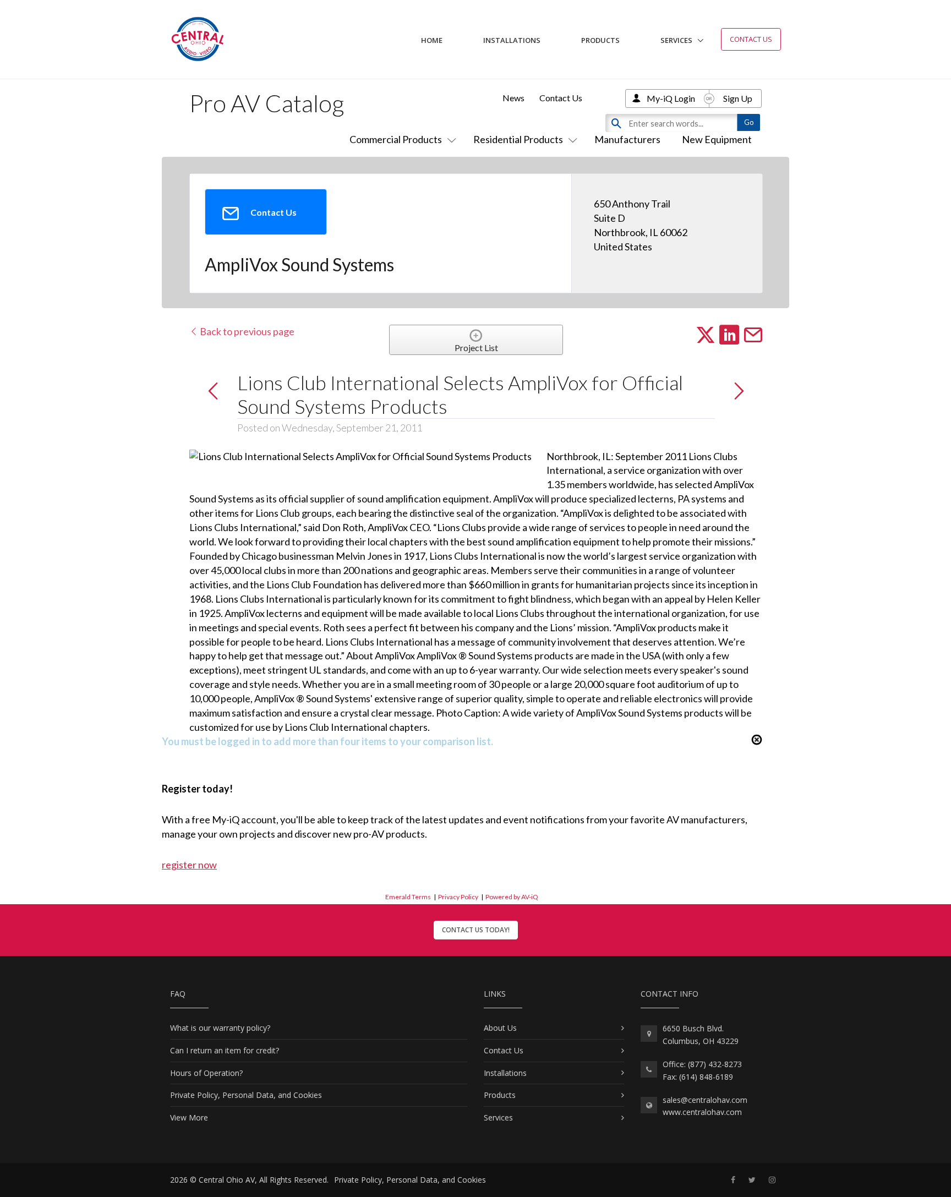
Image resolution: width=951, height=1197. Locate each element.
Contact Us (751, 39)
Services (676, 40)
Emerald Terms (408, 897)
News (513, 97)
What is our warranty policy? (220, 1028)
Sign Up (737, 98)
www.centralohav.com (702, 1112)
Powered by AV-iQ (511, 897)
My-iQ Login (671, 98)
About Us (500, 1028)
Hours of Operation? (206, 1073)
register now (189, 865)
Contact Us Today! (476, 929)
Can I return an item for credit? (224, 1050)
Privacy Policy (458, 897)
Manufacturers (627, 139)
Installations (511, 40)
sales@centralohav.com (705, 1100)
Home (431, 40)
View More (189, 1117)
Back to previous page (246, 331)
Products (600, 40)
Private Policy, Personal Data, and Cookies (246, 1095)
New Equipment (717, 139)
